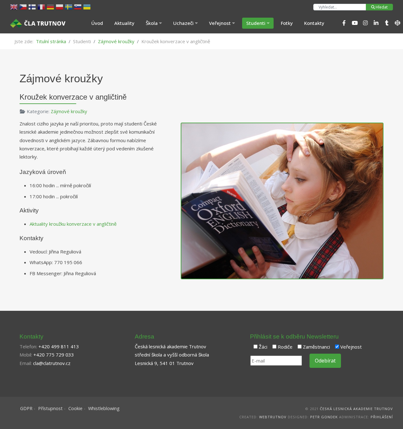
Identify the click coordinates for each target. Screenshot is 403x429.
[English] (14, 6)
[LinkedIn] (376, 23)
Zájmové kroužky (69, 111)
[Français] (42, 6)
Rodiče (285, 347)
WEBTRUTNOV (273, 417)
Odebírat (325, 360)
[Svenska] (69, 6)
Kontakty (314, 23)
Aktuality (124, 23)
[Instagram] (365, 23)
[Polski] (60, 6)
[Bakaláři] (397, 23)
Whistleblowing (104, 408)
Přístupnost (50, 408)
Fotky (287, 23)
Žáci (263, 347)
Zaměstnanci (316, 347)
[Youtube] (354, 23)
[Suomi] (32, 6)
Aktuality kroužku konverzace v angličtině (73, 224)
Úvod (97, 23)
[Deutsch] (51, 6)
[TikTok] (386, 23)
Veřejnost (351, 347)
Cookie (75, 408)
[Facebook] (343, 23)
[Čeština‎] (23, 6)
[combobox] (339, 7)
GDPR (26, 408)
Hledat (382, 7)
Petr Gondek (324, 417)
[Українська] (87, 6)
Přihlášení (382, 417)
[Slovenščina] (78, 6)
